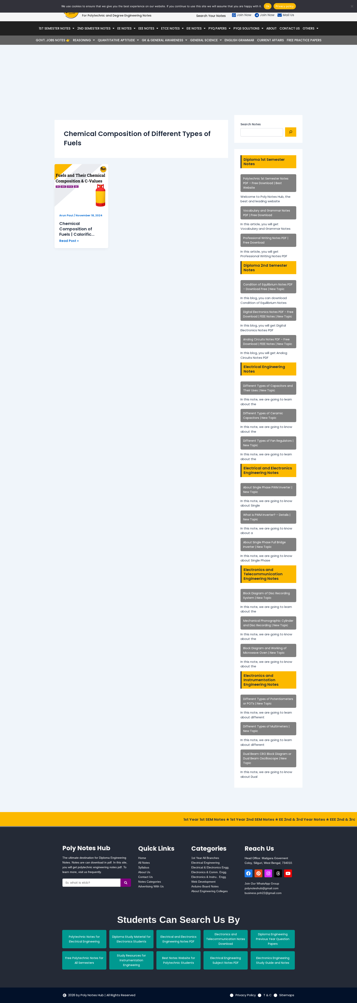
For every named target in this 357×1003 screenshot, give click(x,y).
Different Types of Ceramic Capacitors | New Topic (263, 415)
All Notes (144, 862)
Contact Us (290, 28)
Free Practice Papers (304, 40)
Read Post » (69, 240)
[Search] (290, 132)
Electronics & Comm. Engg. (209, 872)
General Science (204, 40)
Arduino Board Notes (205, 886)
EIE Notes (194, 28)
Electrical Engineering (205, 862)
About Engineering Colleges (209, 891)
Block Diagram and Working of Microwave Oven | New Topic (265, 650)
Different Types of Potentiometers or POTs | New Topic (268, 701)
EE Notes (124, 28)
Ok (268, 6)
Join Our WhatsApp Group (262, 883)
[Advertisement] (141, 86)
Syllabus (143, 867)
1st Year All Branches (205, 858)
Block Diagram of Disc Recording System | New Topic (266, 595)
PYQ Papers (217, 28)
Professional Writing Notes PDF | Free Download (265, 240)
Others (308, 28)
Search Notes (250, 124)
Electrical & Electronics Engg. (210, 867)
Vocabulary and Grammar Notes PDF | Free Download (266, 212)
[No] (352, 6)
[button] (56, 28)
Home (142, 858)
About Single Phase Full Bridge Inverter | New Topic (264, 544)
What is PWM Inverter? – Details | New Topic (266, 517)
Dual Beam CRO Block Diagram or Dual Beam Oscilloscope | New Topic (267, 758)
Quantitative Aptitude (116, 40)
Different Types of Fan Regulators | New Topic (268, 443)
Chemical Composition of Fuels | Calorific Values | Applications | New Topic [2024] (79, 229)
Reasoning (82, 40)
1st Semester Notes (54, 28)
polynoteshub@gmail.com (261, 888)
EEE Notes (146, 28)
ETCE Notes (170, 28)
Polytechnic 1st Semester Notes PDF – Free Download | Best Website (265, 183)
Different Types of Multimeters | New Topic (266, 728)
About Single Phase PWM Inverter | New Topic (267, 489)
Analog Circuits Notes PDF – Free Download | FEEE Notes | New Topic (267, 341)
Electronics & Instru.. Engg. (209, 877)
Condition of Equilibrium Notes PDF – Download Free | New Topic (268, 286)
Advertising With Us (151, 886)
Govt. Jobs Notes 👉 (53, 40)
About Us (144, 872)
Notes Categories (149, 881)
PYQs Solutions (246, 28)
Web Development (203, 881)
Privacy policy (285, 6)
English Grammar (239, 40)
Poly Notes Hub (86, 848)
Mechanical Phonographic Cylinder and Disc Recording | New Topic (268, 623)
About (271, 28)
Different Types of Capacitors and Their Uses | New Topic (268, 388)
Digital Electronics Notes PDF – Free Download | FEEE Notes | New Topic (268, 314)
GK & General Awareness (162, 40)
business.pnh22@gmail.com (263, 893)
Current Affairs (270, 40)
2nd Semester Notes (94, 28)
